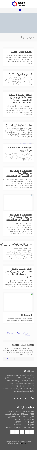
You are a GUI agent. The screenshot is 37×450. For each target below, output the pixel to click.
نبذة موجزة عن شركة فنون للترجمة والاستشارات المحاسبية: (19, 173)
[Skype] (27, 447)
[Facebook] (25, 447)
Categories (10, 333)
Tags (18, 333)
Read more (8, 359)
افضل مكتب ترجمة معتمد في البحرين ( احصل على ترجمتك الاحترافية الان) (18, 273)
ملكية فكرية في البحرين (19, 125)
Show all (27, 335)
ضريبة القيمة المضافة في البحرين (20, 148)
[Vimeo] (20, 447)
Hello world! (26, 315)
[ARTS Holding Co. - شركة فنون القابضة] (18, 4)
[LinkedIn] (12, 447)
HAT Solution (25, 443)
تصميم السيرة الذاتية (20, 74)
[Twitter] (22, 447)
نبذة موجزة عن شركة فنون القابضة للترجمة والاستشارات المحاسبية (19, 217)
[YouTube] (17, 447)
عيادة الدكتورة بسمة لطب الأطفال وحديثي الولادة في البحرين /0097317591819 (20, 99)
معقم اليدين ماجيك (21, 51)
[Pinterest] (10, 447)
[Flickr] (15, 447)
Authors (25, 333)
